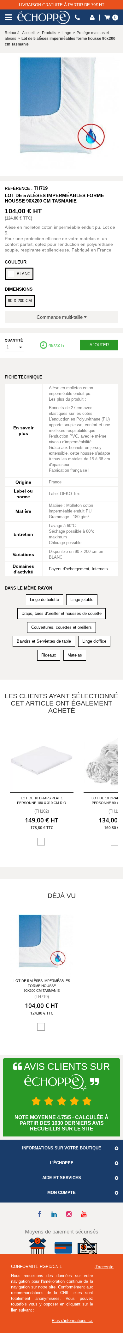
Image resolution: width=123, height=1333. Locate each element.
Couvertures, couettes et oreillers (61, 627)
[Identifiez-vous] (92, 18)
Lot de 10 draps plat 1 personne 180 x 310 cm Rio (41, 800)
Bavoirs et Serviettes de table (44, 641)
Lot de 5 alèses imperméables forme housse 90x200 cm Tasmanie (42, 985)
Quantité (14, 340)
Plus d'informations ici (72, 1320)
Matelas (74, 655)
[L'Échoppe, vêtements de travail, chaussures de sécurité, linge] (43, 17)
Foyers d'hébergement (69, 569)
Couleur (15, 261)
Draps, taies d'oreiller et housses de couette (61, 613)
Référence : (18, 188)
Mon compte (61, 1193)
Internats (100, 569)
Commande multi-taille (60, 317)
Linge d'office (94, 641)
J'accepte (104, 1266)
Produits (49, 33)
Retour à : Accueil (20, 33)
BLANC (23, 273)
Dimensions (18, 289)
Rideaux (48, 655)
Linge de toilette (44, 599)
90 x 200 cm (20, 300)
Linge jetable (81, 599)
